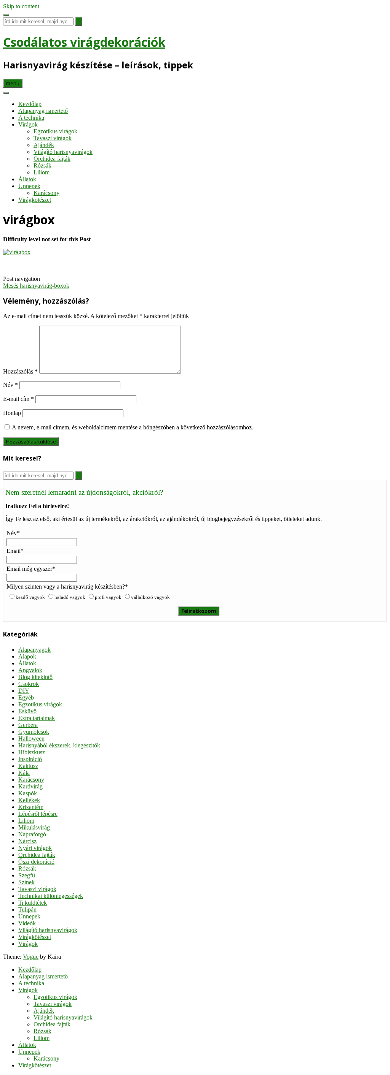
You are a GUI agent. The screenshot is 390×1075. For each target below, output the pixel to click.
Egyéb (26, 697)
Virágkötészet (34, 199)
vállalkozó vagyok (150, 597)
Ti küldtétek (32, 902)
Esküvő (27, 711)
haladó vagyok (69, 597)
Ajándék (44, 145)
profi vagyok (108, 597)
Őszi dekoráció (36, 861)
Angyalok (30, 670)
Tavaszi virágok (53, 138)
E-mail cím (18, 399)
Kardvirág (30, 786)
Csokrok (28, 684)
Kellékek (29, 800)
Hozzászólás (20, 371)
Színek (26, 882)
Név (10, 385)
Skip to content (21, 6)
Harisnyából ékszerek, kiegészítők (59, 745)
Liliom (42, 172)
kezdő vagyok (30, 597)
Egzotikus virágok (55, 131)
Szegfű (26, 875)
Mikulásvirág (34, 827)
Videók (27, 923)
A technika (31, 117)
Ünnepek (29, 186)
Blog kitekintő (35, 677)
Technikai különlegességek (50, 896)
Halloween (31, 738)
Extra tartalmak (36, 718)
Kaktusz (28, 766)
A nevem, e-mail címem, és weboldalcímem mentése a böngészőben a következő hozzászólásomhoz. (132, 427)
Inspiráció (30, 759)
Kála (24, 772)
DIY (23, 690)
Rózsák (42, 165)
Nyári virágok (35, 848)
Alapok (27, 656)
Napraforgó (32, 834)
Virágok (28, 124)
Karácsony (46, 193)
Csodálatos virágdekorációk (84, 42)
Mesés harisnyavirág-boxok (36, 285)
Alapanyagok (34, 649)
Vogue (30, 956)
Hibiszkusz (31, 752)
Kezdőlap (30, 104)
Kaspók (27, 793)
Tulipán (27, 909)
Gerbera (28, 725)
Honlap (12, 413)
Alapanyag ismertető (43, 111)
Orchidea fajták (52, 158)
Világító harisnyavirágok (63, 152)
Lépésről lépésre (38, 814)
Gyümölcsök (33, 731)
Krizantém (30, 807)
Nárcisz (27, 841)
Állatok (27, 179)
